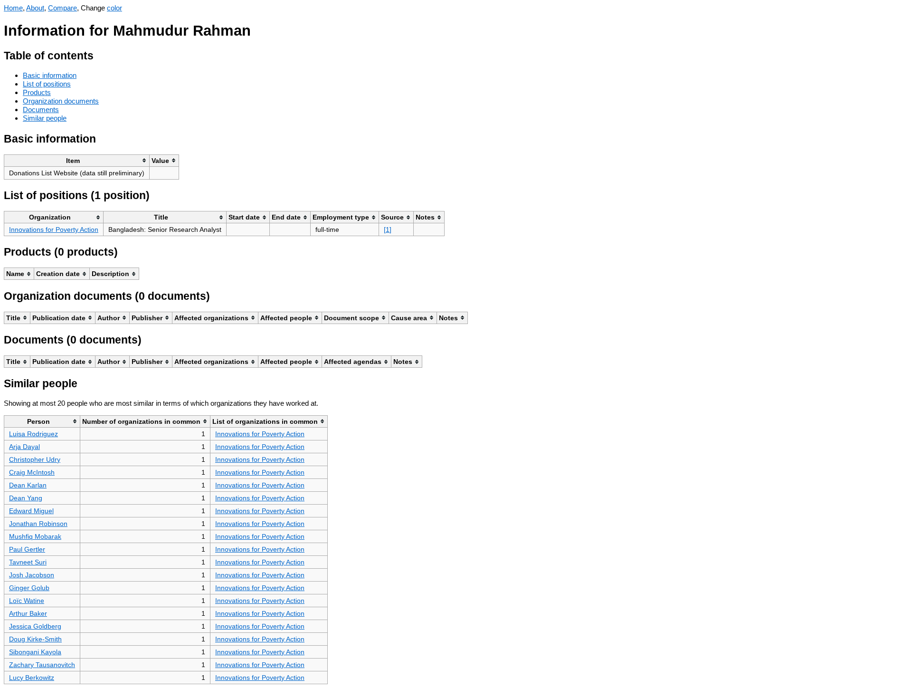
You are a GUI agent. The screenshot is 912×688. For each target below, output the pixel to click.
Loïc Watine (26, 600)
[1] (387, 229)
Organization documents (61, 101)
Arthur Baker (28, 613)
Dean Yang (25, 498)
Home (13, 8)
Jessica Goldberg (35, 626)
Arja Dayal (24, 446)
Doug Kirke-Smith (35, 639)
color (114, 8)
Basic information (49, 75)
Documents (41, 109)
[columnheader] (77, 160)
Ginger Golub (29, 588)
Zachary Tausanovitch (42, 665)
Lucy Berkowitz (31, 677)
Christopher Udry (34, 459)
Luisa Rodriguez (33, 434)
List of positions (47, 84)
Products (37, 92)
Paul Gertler (27, 549)
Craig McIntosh (32, 472)
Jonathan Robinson (38, 523)
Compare (62, 8)
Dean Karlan (28, 485)
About (35, 8)
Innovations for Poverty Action (53, 229)
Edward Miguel (31, 511)
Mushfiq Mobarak (35, 536)
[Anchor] (100, 54)
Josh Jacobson (31, 575)
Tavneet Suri (28, 562)
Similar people (44, 118)
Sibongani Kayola (35, 652)
